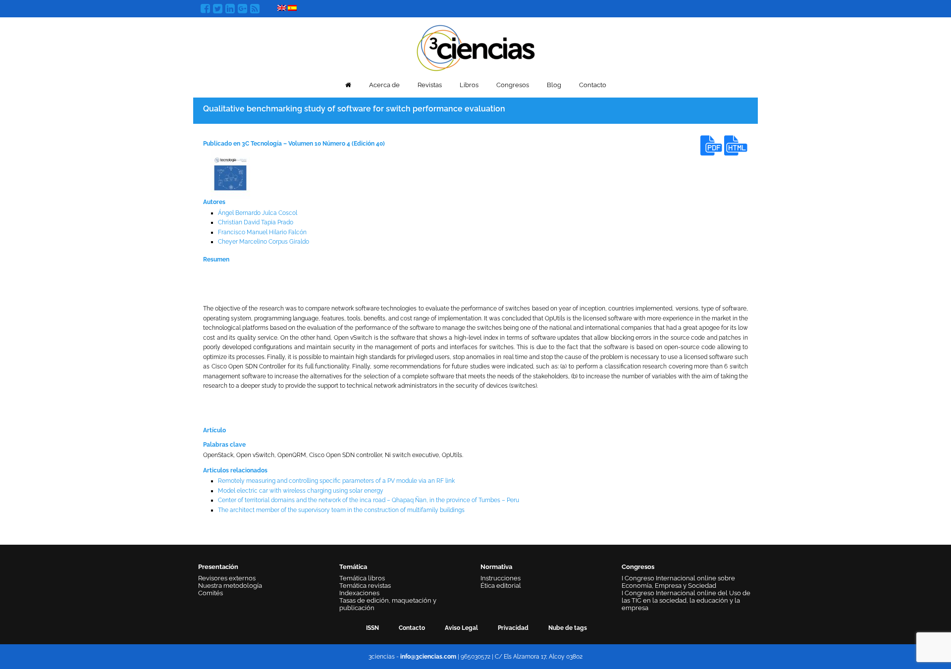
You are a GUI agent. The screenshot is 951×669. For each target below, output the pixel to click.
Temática (353, 566)
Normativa (496, 566)
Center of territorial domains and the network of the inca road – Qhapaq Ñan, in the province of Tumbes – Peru (368, 500)
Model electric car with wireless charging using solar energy (300, 490)
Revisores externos (227, 578)
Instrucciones (500, 578)
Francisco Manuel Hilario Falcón (262, 232)
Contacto (592, 85)
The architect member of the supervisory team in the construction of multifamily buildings (341, 510)
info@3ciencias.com (428, 656)
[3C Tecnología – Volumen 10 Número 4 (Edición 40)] (230, 174)
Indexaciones (359, 593)
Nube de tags (567, 627)
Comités (210, 593)
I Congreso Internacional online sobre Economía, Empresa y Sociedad (678, 581)
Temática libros (362, 578)
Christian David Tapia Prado (255, 222)
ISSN (372, 627)
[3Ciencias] (476, 46)
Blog (554, 85)
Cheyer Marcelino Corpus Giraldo (263, 241)
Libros (469, 85)
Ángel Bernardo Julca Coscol (257, 212)
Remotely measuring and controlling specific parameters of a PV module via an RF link (336, 480)
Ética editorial (500, 585)
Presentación (218, 566)
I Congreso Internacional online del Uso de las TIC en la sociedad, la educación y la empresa (686, 600)
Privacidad (513, 627)
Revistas (430, 85)
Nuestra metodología (230, 585)
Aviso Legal (461, 627)
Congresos (512, 85)
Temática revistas (365, 585)
